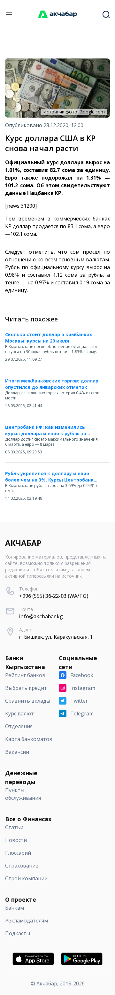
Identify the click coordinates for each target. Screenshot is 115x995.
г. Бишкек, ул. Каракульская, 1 (56, 636)
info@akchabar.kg (41, 616)
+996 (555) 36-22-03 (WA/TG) (53, 595)
